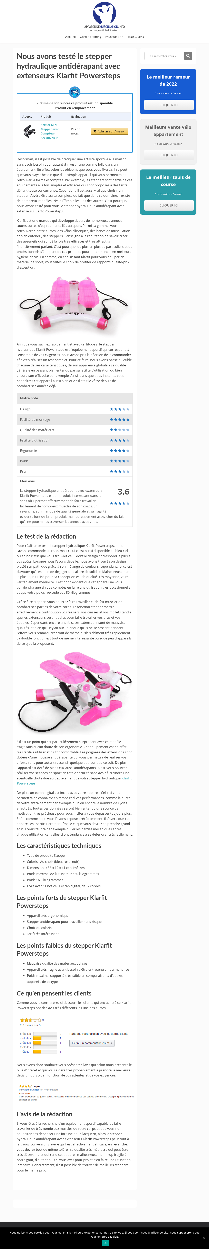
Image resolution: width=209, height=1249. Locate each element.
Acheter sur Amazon (112, 131)
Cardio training (90, 36)
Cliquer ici (168, 105)
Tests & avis (135, 36)
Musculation (114, 36)
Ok (105, 1243)
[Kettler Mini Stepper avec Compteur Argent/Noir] (29, 131)
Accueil (70, 36)
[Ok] (204, 1238)
